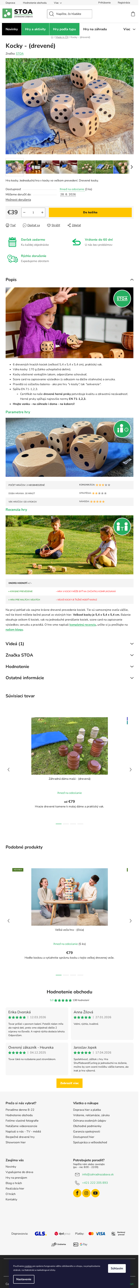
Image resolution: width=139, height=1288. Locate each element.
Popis (11, 279)
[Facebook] (77, 1193)
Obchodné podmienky (87, 1126)
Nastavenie (23, 1279)
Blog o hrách (14, 1183)
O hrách (11, 1194)
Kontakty (11, 1199)
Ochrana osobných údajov (89, 1121)
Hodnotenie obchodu (35, 3)
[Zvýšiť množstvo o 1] (42, 212)
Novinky (11, 1167)
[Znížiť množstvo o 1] (24, 212)
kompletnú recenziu (83, 625)
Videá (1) (15, 644)
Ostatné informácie (25, 678)
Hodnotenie (17, 666)
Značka (19, 655)
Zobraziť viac (69, 1083)
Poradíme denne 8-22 (20, 1110)
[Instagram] (86, 1193)
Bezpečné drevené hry (20, 1137)
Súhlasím (117, 1268)
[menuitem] (11, 29)
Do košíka (90, 212)
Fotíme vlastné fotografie (22, 1121)
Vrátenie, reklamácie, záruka (91, 1115)
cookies (28, 1266)
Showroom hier (16, 1142)
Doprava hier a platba (87, 1110)
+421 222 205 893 (95, 1183)
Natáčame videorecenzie (21, 1126)
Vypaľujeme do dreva (19, 1172)
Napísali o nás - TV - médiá (23, 1132)
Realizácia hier (15, 1189)
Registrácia (124, 2)
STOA (20, 54)
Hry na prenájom (16, 1178)
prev (8, 769)
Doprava (10, 3)
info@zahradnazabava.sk (98, 1174)
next (131, 769)
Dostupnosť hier (83, 1137)
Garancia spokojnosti (86, 1132)
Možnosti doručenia (18, 200)
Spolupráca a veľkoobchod (90, 1142)
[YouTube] (95, 1193)
